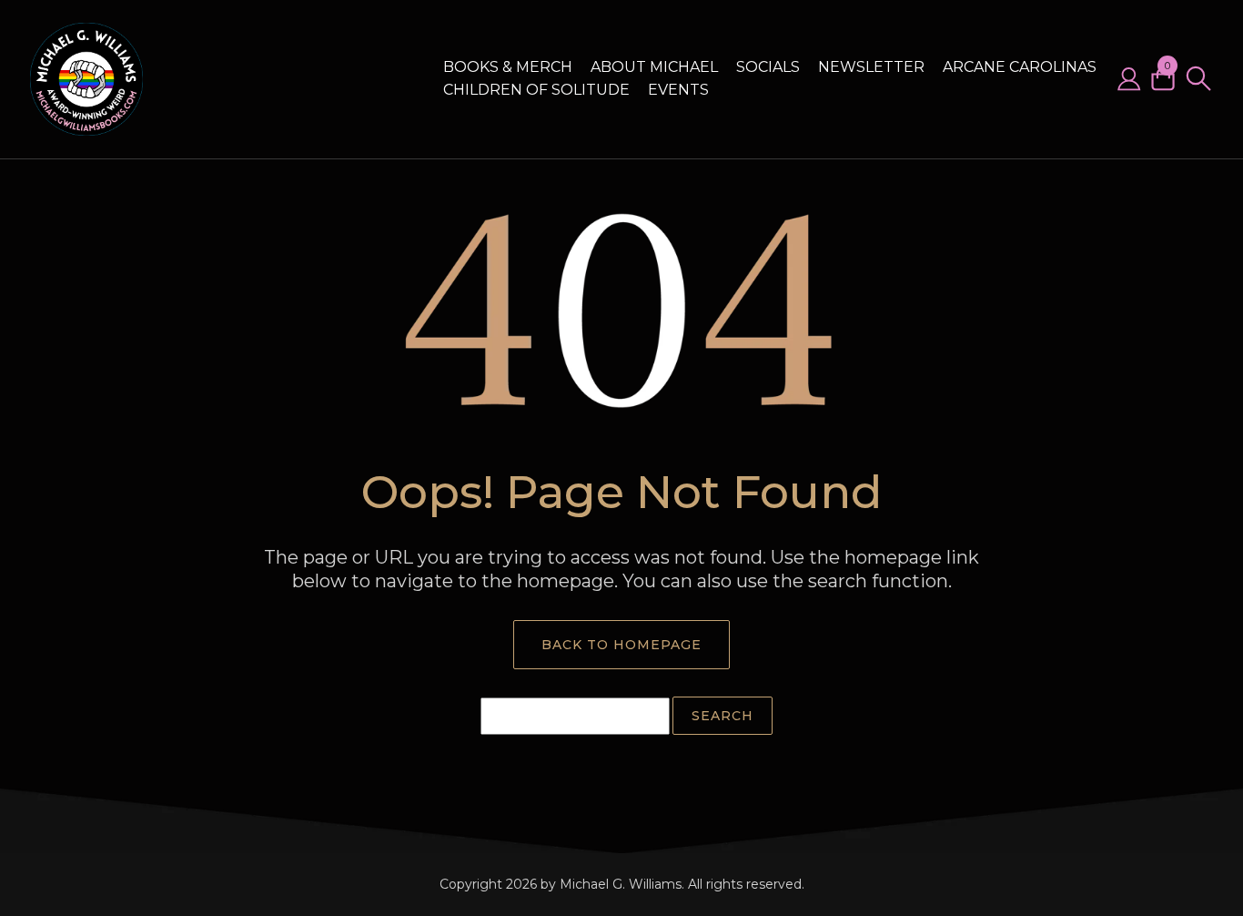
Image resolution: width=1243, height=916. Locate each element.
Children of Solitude (536, 89)
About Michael (654, 67)
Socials (768, 67)
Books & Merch (507, 67)
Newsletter (871, 67)
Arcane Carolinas (1019, 67)
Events (678, 89)
